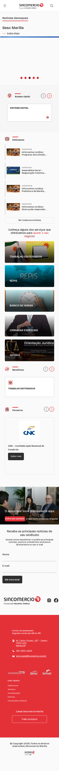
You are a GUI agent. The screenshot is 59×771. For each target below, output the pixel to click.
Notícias (11, 697)
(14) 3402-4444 (24, 651)
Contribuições (14, 693)
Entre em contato (15, 518)
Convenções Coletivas (17, 701)
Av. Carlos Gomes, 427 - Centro (31, 643)
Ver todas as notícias (29, 220)
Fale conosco (29, 719)
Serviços (11, 689)
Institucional (13, 685)
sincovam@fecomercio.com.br (31, 656)
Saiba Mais (13, 33)
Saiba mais (16, 456)
